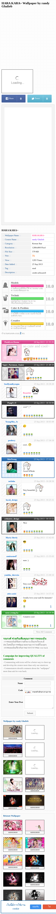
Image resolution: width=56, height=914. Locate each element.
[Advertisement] (28, 38)
